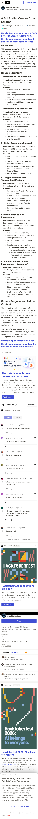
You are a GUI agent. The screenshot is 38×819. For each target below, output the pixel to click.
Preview (17, 417)
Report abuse (26, 539)
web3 (4, 29)
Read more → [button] (7, 397)
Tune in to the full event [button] (19, 807)
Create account (30, 2)
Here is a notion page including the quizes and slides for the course (18, 40)
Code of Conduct (13, 539)
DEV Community (18, 652)
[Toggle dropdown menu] (35, 352)
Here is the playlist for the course (17, 340)
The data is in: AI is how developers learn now (16, 375)
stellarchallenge (19, 26)
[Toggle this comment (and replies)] (2, 428)
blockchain (31, 26)
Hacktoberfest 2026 (8, 765)
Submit (8, 417)
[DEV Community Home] (7, 2)
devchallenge (7, 26)
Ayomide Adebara (12, 7)
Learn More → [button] (8, 604)
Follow (19, 621)
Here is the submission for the (19, 34)
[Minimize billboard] (35, 774)
